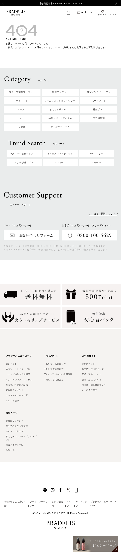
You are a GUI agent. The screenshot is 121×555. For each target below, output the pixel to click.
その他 (22, 127)
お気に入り (102, 14)
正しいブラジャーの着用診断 (58, 374)
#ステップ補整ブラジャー (24, 154)
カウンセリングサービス (18, 369)
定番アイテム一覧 (14, 445)
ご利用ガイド (88, 364)
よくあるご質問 (89, 390)
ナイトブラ (22, 100)
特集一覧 (10, 450)
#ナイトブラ (96, 154)
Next (117, 3)
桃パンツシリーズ (14, 431)
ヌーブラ (22, 109)
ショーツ (22, 118)
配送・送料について (92, 374)
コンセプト (11, 364)
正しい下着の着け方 (54, 369)
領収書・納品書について (94, 385)
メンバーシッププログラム (19, 379)
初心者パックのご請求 (17, 385)
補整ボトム (99, 109)
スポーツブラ (99, 100)
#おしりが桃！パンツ (24, 162)
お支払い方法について (93, 369)
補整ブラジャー (60, 92)
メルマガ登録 (12, 400)
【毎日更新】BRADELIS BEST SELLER (60, 3)
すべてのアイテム (60, 127)
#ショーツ (60, 162)
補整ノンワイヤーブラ (99, 92)
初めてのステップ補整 (17, 426)
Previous (3, 3)
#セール (96, 162)
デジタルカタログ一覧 (17, 395)
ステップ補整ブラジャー (22, 92)
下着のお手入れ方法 (54, 379)
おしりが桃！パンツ (60, 109)
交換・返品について (92, 379)
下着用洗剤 (99, 118)
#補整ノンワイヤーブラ (60, 154)
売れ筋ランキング (14, 390)
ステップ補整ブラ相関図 (18, 374)
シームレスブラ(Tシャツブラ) (60, 100)
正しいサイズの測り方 (55, 364)
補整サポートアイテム (60, 118)
